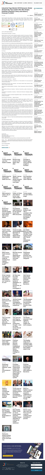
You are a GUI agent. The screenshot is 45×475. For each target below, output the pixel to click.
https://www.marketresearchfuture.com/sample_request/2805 (22, 43)
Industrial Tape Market (8, 80)
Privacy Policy (6, 469)
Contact (10, 469)
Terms (3, 469)
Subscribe (36, 470)
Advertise (13, 469)
